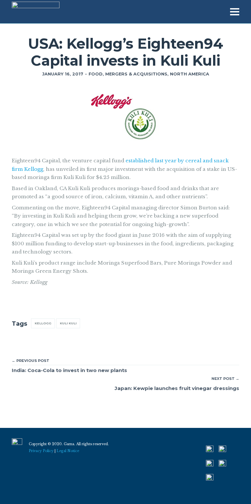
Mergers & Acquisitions (136, 74)
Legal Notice (68, 451)
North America (189, 74)
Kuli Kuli (68, 323)
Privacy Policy (41, 451)
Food (96, 74)
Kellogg (43, 323)
